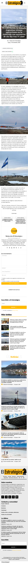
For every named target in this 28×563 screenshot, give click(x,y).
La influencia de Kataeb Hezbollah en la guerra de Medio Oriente (7, 220)
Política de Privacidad (16, 550)
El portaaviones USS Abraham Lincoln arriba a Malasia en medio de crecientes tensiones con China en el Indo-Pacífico (20, 221)
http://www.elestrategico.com (14, 238)
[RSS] (16, 247)
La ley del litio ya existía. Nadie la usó (11, 459)
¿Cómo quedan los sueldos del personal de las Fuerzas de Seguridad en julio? (18, 327)
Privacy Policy (15, 310)
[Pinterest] (14, 293)
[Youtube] (16, 497)
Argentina (3, 524)
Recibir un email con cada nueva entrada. (11, 281)
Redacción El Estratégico (15, 40)
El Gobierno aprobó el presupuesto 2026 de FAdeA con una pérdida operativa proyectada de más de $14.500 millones (13, 434)
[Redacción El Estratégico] (14, 231)
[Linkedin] (11, 247)
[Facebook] (7, 247)
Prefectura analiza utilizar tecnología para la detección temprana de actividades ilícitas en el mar (18, 321)
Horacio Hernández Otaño (8, 461)
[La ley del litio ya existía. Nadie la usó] (14, 449)
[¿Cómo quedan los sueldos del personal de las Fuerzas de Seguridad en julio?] (5, 327)
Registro (13, 307)
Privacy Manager (5, 562)
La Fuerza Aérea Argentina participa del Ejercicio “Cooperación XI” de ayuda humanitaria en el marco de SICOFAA (18, 347)
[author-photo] (2, 384)
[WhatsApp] (20, 247)
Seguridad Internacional (14, 23)
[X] (18, 247)
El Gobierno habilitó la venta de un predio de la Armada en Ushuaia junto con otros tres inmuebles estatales (18, 334)
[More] (20, 293)
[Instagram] (9, 247)
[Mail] (14, 247)
